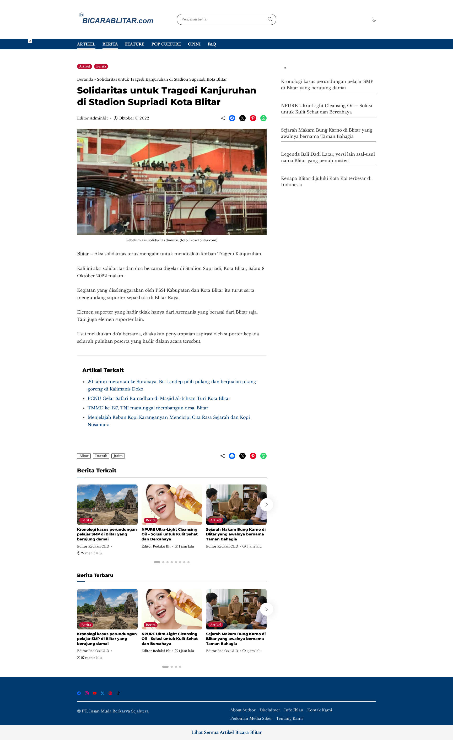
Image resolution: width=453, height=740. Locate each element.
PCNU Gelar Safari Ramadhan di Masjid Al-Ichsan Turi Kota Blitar (159, 398)
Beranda (85, 79)
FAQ (212, 44)
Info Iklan (293, 710)
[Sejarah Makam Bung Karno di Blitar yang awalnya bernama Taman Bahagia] (236, 521)
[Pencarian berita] (270, 19)
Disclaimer (270, 710)
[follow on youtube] (94, 693)
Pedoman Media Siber (251, 718)
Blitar (84, 456)
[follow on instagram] (87, 693)
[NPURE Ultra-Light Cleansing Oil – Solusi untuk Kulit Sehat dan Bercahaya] (172, 521)
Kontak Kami (319, 710)
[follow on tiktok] (118, 693)
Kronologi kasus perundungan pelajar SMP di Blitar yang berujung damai (107, 534)
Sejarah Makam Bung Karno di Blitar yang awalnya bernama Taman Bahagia (236, 534)
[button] (374, 19)
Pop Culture (166, 44)
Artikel (86, 44)
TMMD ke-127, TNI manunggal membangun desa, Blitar (148, 407)
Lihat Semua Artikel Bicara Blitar (226, 732)
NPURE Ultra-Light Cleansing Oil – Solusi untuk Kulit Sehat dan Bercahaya (170, 534)
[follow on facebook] (79, 693)
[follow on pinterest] (110, 693)
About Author (243, 710)
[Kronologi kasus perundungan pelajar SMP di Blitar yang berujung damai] (107, 521)
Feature (134, 44)
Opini (194, 44)
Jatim (118, 456)
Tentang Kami (289, 718)
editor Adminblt (92, 118)
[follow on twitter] (102, 693)
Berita (110, 44)
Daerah (101, 456)
